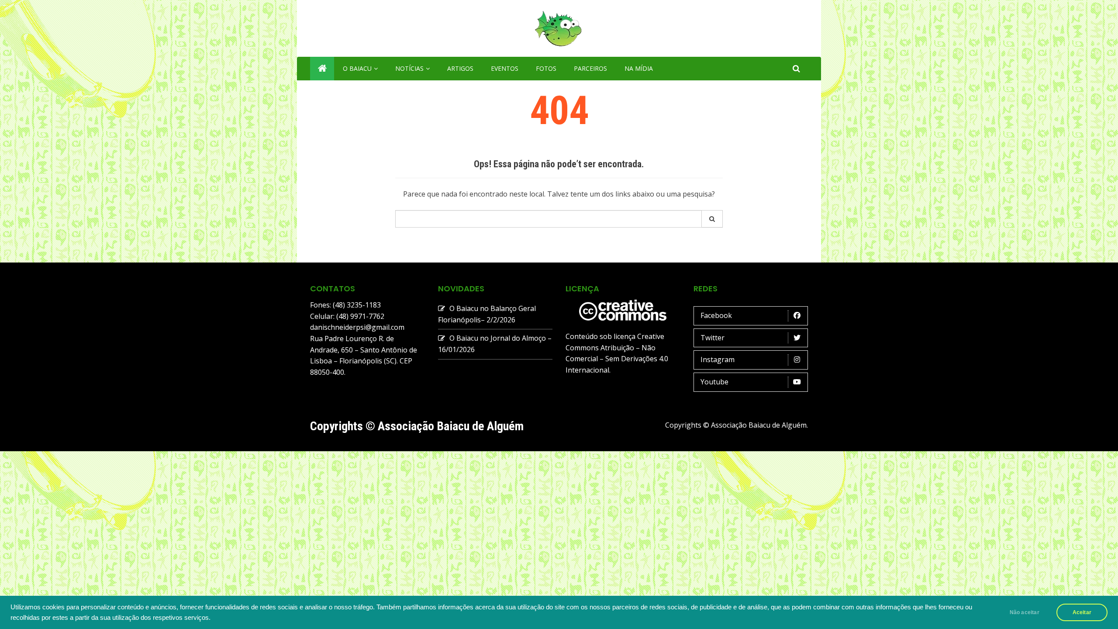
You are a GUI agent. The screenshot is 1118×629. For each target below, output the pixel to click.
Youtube (714, 382)
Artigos (460, 68)
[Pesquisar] (712, 219)
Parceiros (590, 68)
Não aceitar (1024, 612)
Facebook (716, 315)
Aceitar (1082, 612)
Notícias (409, 68)
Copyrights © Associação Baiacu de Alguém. (736, 425)
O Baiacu (357, 68)
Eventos (504, 68)
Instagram (717, 359)
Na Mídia (639, 68)
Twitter (712, 337)
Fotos (546, 68)
